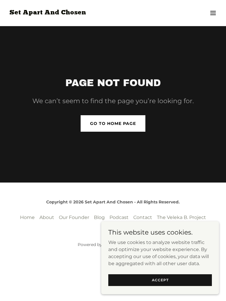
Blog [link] (99, 217)
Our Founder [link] (74, 217)
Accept (160, 280)
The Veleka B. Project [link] (181, 217)
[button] (213, 13)
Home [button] (27, 217)
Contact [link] (142, 217)
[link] (47, 13)
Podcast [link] (119, 217)
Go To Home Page (113, 123)
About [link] (46, 217)
